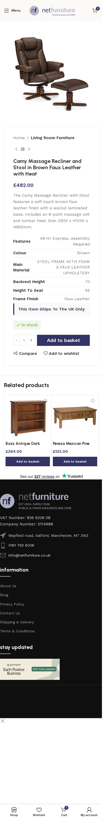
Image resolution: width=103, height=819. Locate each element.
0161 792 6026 (21, 545)
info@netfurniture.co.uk (29, 555)
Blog (4, 595)
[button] (28, 461)
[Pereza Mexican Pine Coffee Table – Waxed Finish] (75, 417)
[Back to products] (23, 149)
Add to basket (63, 340)
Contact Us (10, 613)
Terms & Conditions (17, 631)
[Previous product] (16, 149)
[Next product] (29, 149)
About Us (8, 586)
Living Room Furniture (52, 137)
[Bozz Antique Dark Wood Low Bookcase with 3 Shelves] (28, 417)
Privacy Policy (12, 604)
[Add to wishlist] (45, 401)
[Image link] (35, 500)
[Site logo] (52, 10)
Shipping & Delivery (17, 622)
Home (19, 137)
